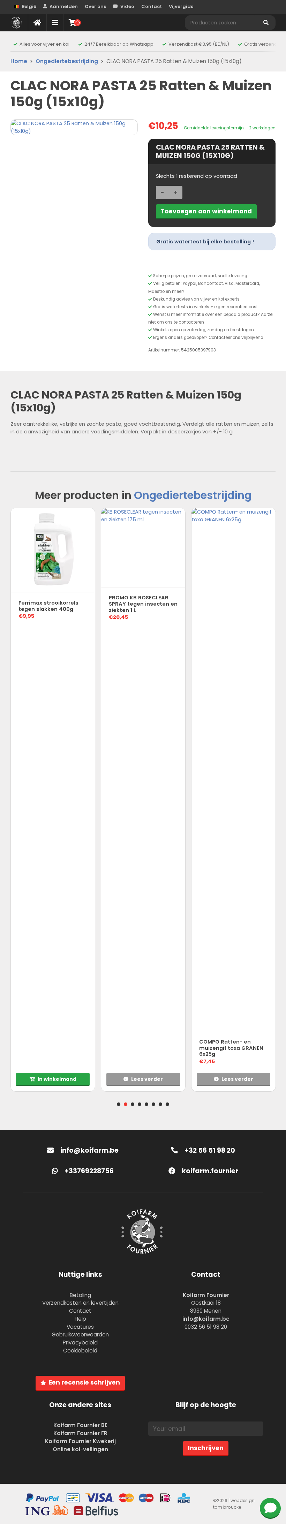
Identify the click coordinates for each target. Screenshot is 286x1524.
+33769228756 (88, 1171)
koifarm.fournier (209, 1171)
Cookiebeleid (80, 1350)
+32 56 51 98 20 (209, 1150)
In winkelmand (57, 1079)
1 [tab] (118, 1104)
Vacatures (80, 1326)
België (29, 6)
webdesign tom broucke (234, 1504)
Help (80, 1318)
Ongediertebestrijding (67, 61)
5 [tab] (146, 1104)
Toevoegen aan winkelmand (206, 211)
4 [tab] (139, 1104)
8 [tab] (167, 1104)
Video (127, 6)
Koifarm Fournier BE (80, 1425)
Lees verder (147, 1079)
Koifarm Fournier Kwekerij (80, 1441)
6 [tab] (153, 1104)
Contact (151, 6)
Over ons (95, 6)
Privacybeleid (80, 1342)
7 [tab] (160, 1104)
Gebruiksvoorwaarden (80, 1334)
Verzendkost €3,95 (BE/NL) (198, 44)
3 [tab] (132, 1104)
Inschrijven (206, 1448)
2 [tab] (125, 1104)
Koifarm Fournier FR (80, 1433)
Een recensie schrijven (84, 1382)
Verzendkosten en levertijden (80, 1302)
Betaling (80, 1295)
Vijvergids (181, 6)
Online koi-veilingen (80, 1449)
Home (18, 61)
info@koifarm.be (89, 1150)
